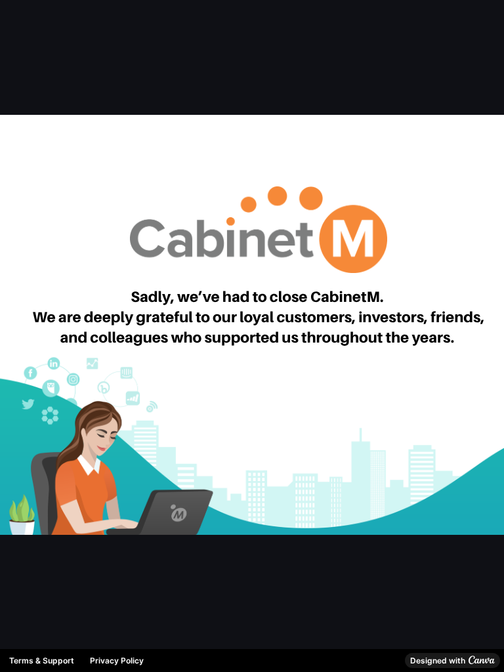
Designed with (437, 660)
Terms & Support (41, 660)
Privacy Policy (117, 660)
